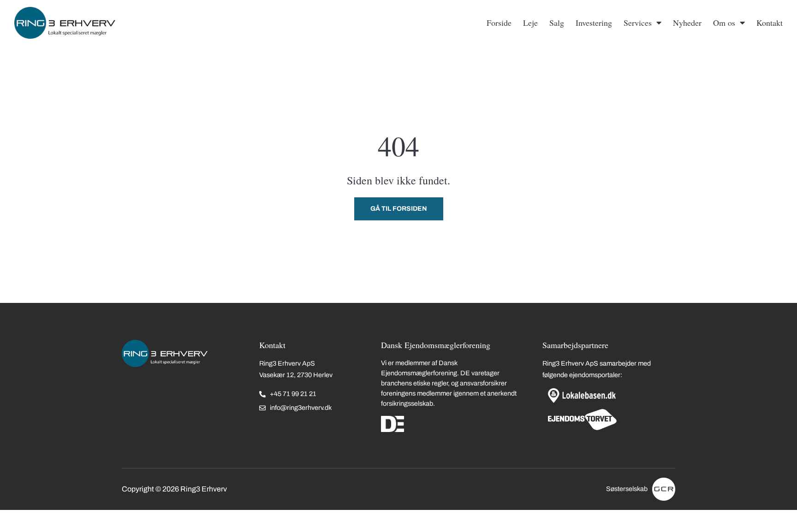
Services (638, 22)
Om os (724, 22)
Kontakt (769, 22)
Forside (499, 22)
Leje (530, 22)
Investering (594, 22)
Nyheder (687, 22)
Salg (556, 22)
